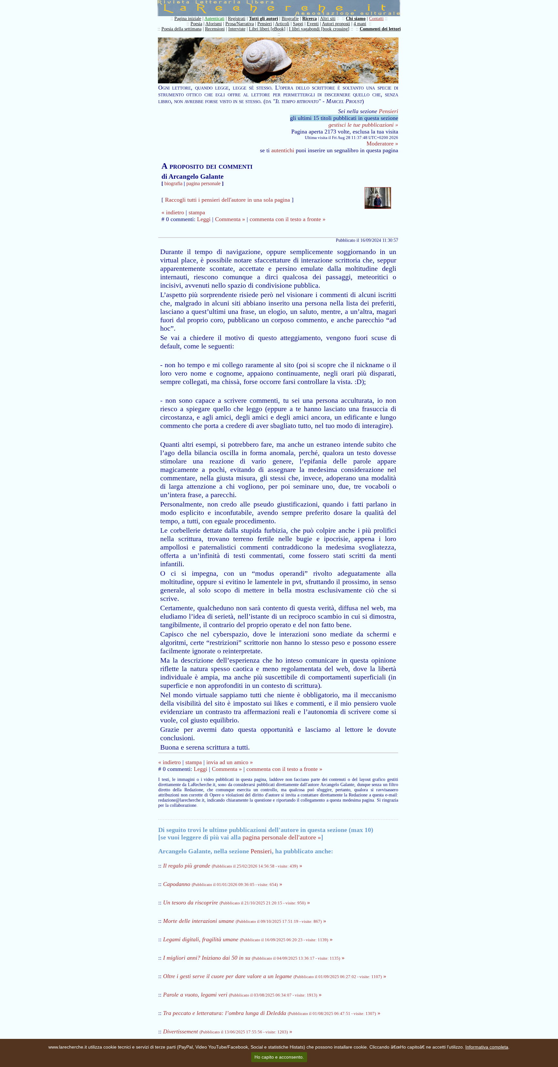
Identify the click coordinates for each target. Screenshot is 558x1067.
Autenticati (214, 18)
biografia (173, 183)
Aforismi (213, 23)
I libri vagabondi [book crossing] (319, 29)
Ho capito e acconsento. (279, 1057)
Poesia (196, 23)
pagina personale (203, 183)
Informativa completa (486, 1047)
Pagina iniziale (187, 18)
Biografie (290, 18)
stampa (197, 212)
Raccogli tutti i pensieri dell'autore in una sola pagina (227, 200)
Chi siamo (356, 18)
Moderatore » (382, 143)
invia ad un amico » (229, 762)
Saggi (298, 23)
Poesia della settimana (181, 29)
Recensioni (215, 29)
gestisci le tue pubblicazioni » (363, 125)
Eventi (313, 23)
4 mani (360, 23)
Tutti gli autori (263, 18)
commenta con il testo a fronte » (288, 219)
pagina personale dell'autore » (282, 837)
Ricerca (309, 18)
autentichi (282, 150)
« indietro (172, 212)
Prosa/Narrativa (239, 23)
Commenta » (230, 219)
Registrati (236, 18)
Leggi (204, 219)
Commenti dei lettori (380, 29)
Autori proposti (336, 23)
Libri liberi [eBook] (267, 29)
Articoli (282, 23)
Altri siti (328, 18)
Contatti (376, 18)
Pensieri (264, 23)
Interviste (236, 29)
